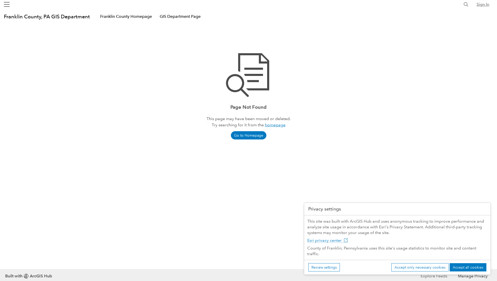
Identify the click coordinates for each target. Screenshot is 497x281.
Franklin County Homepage (126, 16)
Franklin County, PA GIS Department (47, 16)
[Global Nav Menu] (7, 4)
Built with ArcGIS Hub (28, 276)
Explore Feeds (434, 276)
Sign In (483, 4)
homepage (275, 124)
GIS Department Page (180, 16)
